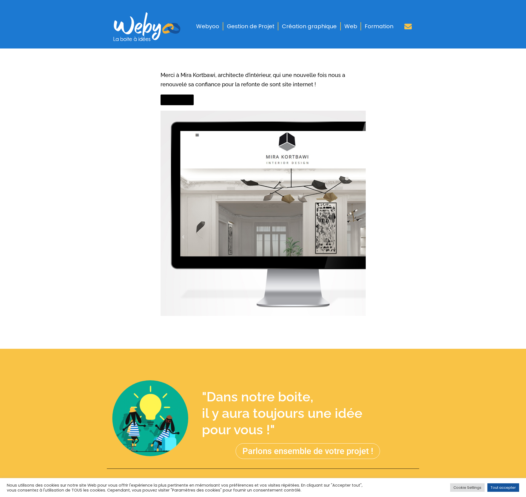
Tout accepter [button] (503, 487)
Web (350, 26)
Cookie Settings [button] (467, 487)
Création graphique (309, 26)
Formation (379, 26)
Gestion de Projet (251, 26)
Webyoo (207, 26)
